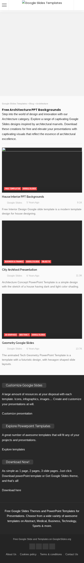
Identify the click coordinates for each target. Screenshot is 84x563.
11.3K (79, 275)
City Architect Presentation (19, 269)
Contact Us (71, 554)
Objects (46, 261)
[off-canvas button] (4, 5)
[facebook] (32, 546)
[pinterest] (45, 546)
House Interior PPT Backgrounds (23, 196)
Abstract (24, 335)
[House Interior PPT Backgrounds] (42, 170)
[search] (79, 5)
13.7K (79, 348)
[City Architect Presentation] (42, 243)
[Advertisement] (42, 54)
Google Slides (29, 188)
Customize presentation (17, 413)
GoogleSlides (60, 539)
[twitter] (39, 546)
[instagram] (52, 546)
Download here (11, 490)
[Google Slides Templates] (42, 2)
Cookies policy (28, 554)
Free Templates (12, 188)
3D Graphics (11, 335)
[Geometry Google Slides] (42, 316)
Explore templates (13, 449)
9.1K (79, 202)
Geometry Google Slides (18, 342)
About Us (11, 554)
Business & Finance (14, 261)
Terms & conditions (51, 554)
